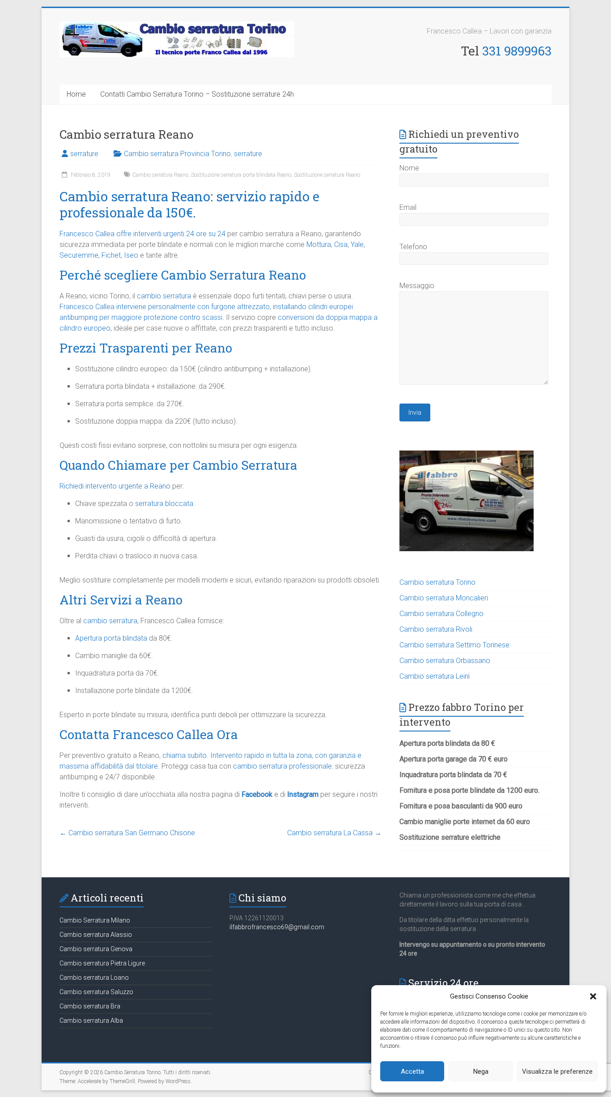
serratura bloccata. (165, 503)
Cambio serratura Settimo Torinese (454, 645)
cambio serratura (164, 296)
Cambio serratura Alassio (95, 934)
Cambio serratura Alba (91, 1020)
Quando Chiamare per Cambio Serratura (178, 465)
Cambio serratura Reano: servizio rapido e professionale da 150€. (189, 204)
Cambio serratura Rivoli (435, 629)
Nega (480, 1071)
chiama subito (184, 755)
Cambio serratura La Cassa (334, 833)
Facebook (257, 794)
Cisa (341, 244)
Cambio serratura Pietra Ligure (102, 963)
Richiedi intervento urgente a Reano (114, 486)
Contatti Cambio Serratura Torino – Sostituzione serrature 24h (197, 94)
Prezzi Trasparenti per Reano (145, 348)
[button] (593, 996)
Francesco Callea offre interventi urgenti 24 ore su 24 (142, 234)
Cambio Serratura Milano (94, 920)
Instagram (302, 794)
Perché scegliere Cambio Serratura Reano (182, 275)
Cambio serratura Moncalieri (443, 598)
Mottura (318, 244)
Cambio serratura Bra (89, 1006)
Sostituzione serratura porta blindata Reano (241, 175)
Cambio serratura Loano (94, 977)
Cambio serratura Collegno (441, 613)
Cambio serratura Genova (95, 948)
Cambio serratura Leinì (434, 676)
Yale (357, 244)
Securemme (78, 255)
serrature (84, 153)
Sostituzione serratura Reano (327, 175)
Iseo (131, 255)
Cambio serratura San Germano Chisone (127, 833)
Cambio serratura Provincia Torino (177, 153)
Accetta (412, 1071)
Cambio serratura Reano (160, 175)
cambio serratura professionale (282, 766)
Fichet (111, 255)
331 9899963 (517, 51)
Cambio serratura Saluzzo (96, 991)
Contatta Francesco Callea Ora (148, 734)
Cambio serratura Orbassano (444, 660)
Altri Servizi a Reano (120, 599)
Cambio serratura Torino (437, 582)
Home (76, 94)
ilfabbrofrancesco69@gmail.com (276, 927)
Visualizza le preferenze (557, 1071)
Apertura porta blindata (111, 638)
